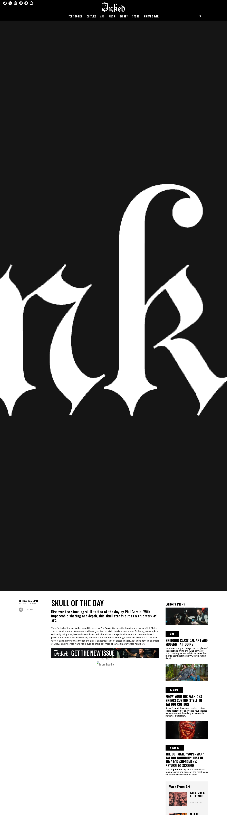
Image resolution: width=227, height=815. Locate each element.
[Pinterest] (21, 3)
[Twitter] (10, 3)
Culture (91, 16)
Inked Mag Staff (30, 600)
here (142, 643)
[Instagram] (15, 3)
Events (124, 16)
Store (135, 16)
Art (102, 16)
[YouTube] (31, 3)
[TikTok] (26, 3)
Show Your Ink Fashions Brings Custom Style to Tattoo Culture (184, 700)
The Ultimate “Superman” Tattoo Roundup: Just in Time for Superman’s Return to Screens (185, 759)
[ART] (187, 616)
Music (112, 16)
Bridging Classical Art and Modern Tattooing (187, 642)
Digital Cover (151, 16)
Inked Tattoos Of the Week (197, 794)
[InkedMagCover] (105, 652)
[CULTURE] (187, 729)
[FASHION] (187, 672)
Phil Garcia (106, 628)
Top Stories (75, 16)
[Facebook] (5, 3)
